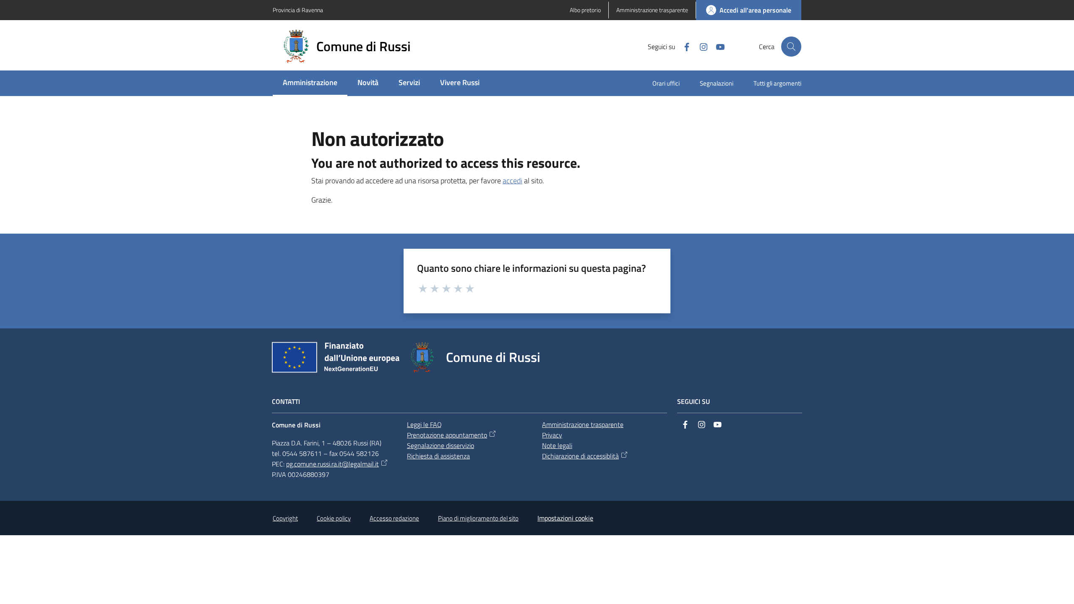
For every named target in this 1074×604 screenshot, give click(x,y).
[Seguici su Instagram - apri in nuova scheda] (700, 46)
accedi (512, 180)
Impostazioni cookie (565, 518)
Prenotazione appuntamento (447, 435)
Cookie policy (334, 518)
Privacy (552, 435)
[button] (791, 46)
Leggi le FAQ (424, 424)
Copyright (285, 518)
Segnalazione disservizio (440, 445)
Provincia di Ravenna (298, 9)
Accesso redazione (394, 518)
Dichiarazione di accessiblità (580, 456)
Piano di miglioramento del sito (478, 518)
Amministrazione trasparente (582, 424)
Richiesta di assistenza (438, 456)
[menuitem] (310, 83)
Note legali (557, 445)
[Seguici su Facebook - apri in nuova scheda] (683, 46)
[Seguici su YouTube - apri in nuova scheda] (717, 46)
